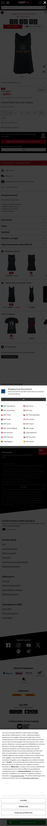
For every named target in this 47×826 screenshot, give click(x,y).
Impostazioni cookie (17, 776)
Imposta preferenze (23, 812)
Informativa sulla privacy (30, 778)
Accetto (23, 800)
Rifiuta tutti (23, 806)
